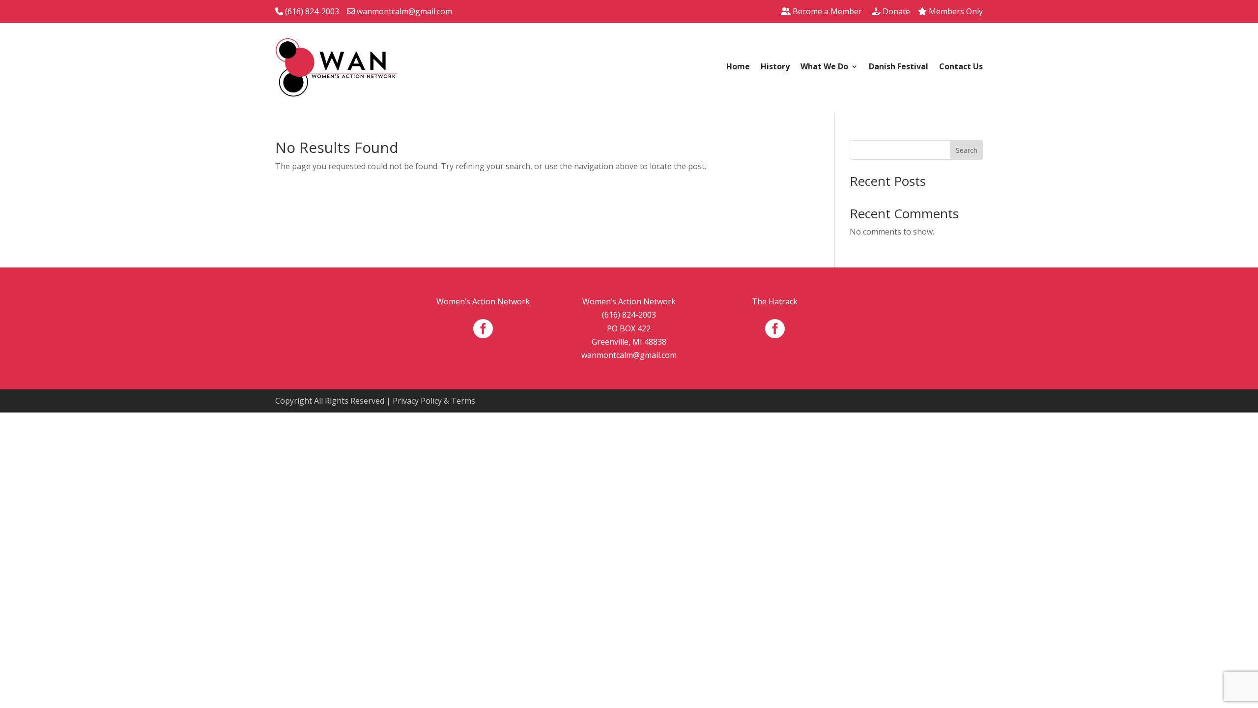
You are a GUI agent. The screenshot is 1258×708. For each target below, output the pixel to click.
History (775, 67)
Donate (895, 11)
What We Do (824, 67)
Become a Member (826, 11)
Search (966, 150)
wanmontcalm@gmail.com (403, 11)
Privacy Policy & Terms (434, 400)
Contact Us (961, 67)
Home (738, 67)
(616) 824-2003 (311, 11)
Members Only (955, 11)
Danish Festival (898, 67)
